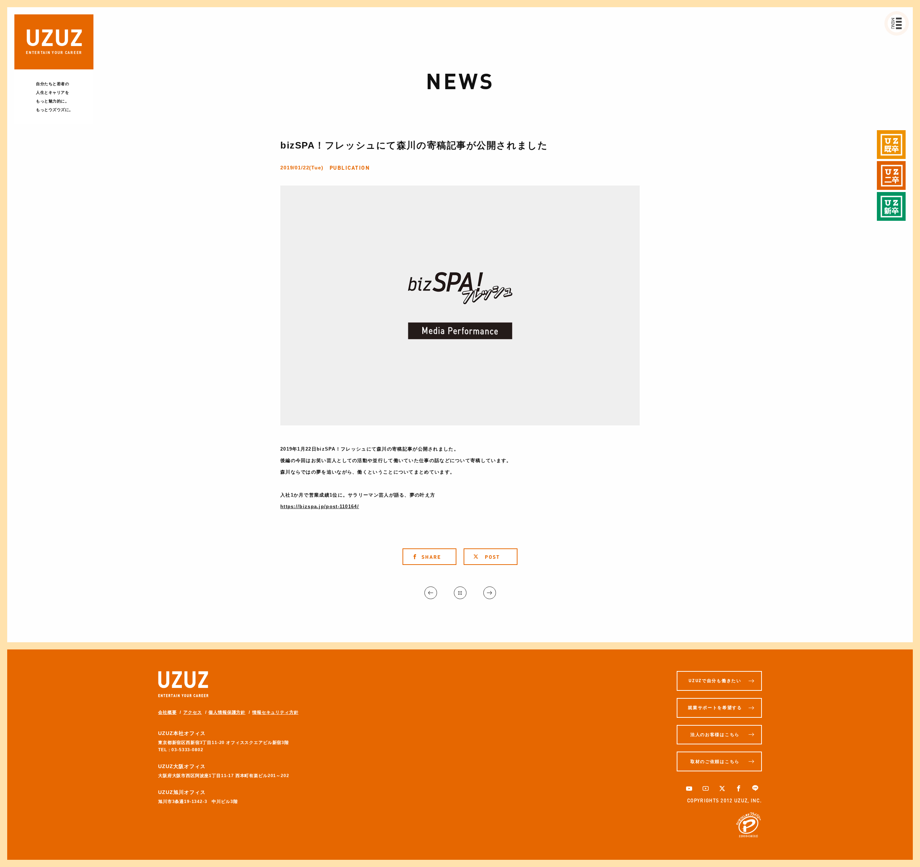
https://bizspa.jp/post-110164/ (319, 506)
